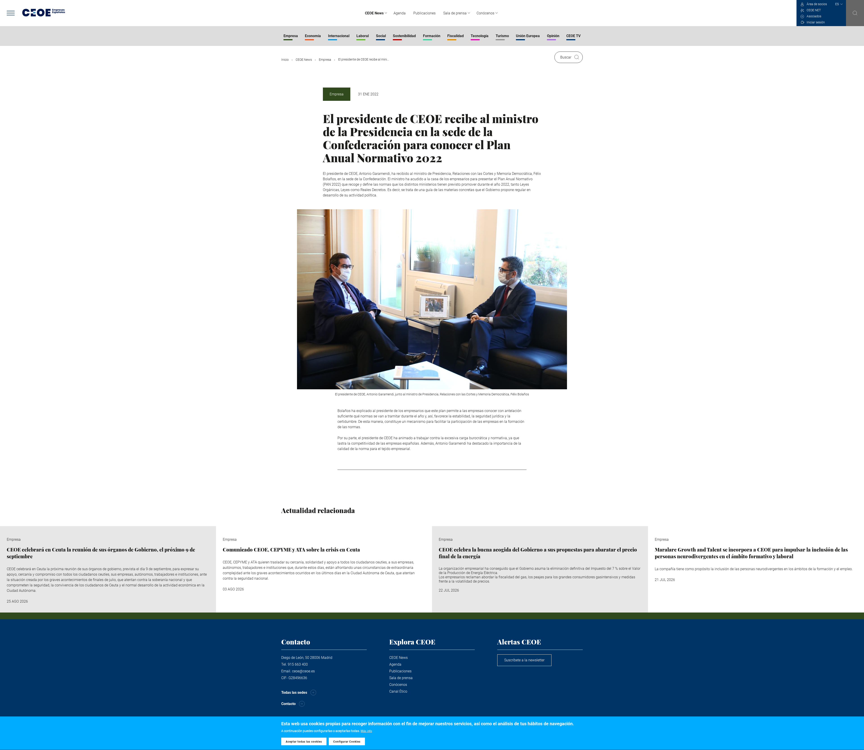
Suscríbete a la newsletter (524, 660)
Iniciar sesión (816, 22)
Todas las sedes (294, 692)
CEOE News (374, 13)
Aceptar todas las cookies (304, 741)
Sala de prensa (455, 13)
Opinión (553, 36)
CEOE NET (814, 10)
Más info (366, 731)
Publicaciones (424, 13)
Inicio (285, 59)
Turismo (502, 36)
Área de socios (817, 4)
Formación (431, 36)
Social (381, 36)
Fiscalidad (455, 36)
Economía (313, 36)
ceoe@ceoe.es (303, 671)
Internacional (338, 36)
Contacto (288, 704)
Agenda (400, 13)
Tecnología (479, 36)
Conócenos (485, 13)
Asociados (814, 16)
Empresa (291, 36)
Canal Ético (398, 691)
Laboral (362, 36)
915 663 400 (298, 664)
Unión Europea (528, 36)
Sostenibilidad (404, 36)
